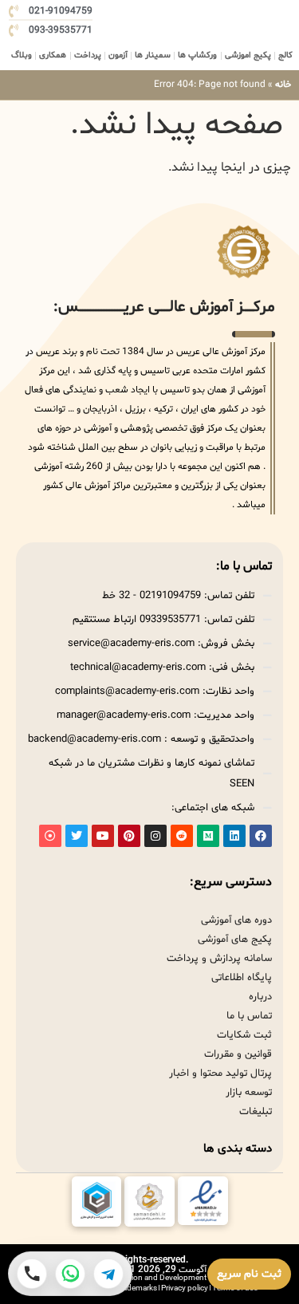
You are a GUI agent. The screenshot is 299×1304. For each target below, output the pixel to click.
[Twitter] (76, 836)
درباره (260, 997)
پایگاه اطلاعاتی (241, 978)
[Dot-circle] (50, 836)
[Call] (32, 1274)
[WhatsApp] (70, 1274)
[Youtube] (103, 836)
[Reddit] (182, 836)
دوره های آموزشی (236, 920)
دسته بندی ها (237, 1149)
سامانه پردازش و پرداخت (219, 958)
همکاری (52, 55)
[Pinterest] (129, 836)
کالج (285, 55)
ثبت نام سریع (249, 1274)
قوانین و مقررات (238, 1054)
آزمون (118, 55)
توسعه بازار (249, 1092)
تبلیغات (255, 1112)
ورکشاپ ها (197, 55)
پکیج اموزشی (248, 55)
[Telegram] (108, 1274)
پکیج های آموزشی (235, 939)
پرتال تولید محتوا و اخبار (220, 1073)
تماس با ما (249, 1016)
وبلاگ (21, 55)
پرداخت (87, 55)
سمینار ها (153, 55)
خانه (283, 84)
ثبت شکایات (244, 1035)
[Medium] (208, 836)
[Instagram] (155, 836)
